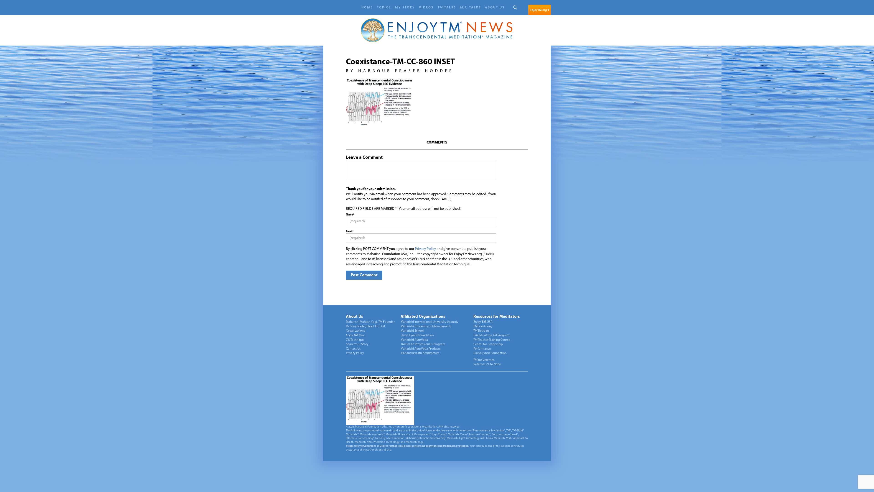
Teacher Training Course (491, 340)
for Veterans (484, 360)
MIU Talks (470, 7)
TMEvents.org (482, 326)
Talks (447, 7)
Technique (355, 340)
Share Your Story (357, 344)
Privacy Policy (425, 249)
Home (367, 7)
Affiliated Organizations (423, 317)
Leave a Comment (364, 157)
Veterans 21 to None (487, 364)
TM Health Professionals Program (423, 344)
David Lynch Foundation (417, 335)
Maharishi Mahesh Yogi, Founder (370, 322)
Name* (350, 214)
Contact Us (353, 349)
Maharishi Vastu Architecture (420, 353)
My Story (405, 7)
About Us (495, 7)
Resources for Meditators (496, 317)
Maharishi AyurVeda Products (421, 349)
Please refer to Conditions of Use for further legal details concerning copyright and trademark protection (407, 446)
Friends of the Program (491, 335)
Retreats (481, 331)
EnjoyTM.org (538, 10)
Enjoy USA (483, 322)
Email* (349, 231)
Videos (426, 7)
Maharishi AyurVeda (414, 340)
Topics (384, 7)
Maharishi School (412, 331)
